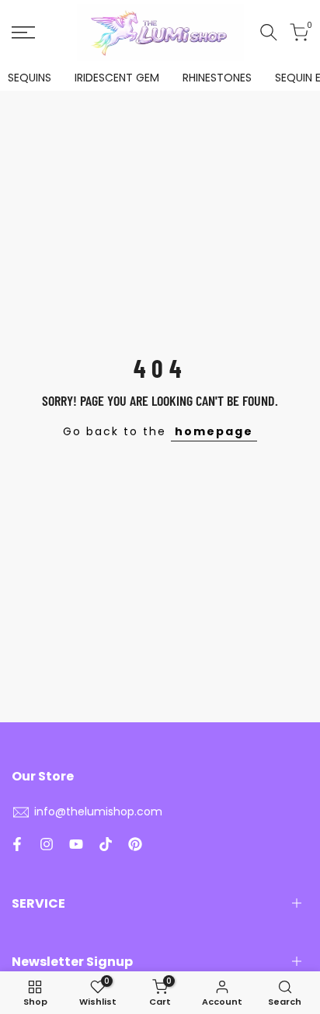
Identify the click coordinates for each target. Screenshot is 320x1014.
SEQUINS (29, 77)
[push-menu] (23, 32)
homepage (214, 431)
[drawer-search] (268, 32)
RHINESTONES (217, 77)
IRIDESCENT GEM (117, 77)
